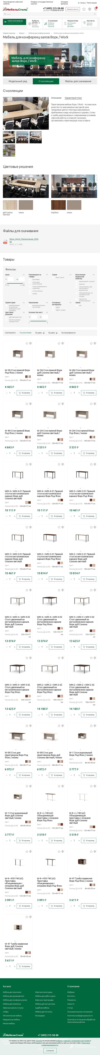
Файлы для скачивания (78, 81)
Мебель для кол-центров (45, 1004)
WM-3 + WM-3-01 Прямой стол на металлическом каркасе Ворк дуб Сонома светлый (17, 558)
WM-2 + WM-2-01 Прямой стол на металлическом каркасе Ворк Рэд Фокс (50, 556)
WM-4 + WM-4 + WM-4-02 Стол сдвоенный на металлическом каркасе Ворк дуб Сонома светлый (17, 622)
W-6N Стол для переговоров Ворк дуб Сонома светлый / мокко (49, 755)
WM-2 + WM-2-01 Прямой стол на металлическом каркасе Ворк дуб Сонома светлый (82, 558)
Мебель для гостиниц (43, 1012)
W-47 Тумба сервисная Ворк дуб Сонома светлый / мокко (16, 946)
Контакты (91, 21)
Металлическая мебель (12, 1016)
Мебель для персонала (12, 992)
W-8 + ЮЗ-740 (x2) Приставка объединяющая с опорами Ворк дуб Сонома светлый (14, 883)
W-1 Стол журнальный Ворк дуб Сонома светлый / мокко (16, 815)
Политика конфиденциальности (80, 1016)
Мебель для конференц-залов (15, 1000)
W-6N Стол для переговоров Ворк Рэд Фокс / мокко (16, 755)
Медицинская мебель (11, 1020)
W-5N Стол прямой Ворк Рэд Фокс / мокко (17, 371)
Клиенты (51, 24)
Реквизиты (71, 1000)
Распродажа (40, 1016)
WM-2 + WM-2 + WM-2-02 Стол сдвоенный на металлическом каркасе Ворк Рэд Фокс (49, 688)
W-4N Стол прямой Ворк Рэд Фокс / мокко (17, 431)
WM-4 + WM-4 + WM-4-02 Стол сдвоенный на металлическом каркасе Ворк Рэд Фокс (49, 620)
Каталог (7, 986)
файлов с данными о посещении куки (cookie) (73, 1041)
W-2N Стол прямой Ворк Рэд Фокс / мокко (81, 431)
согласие (39, 1041)
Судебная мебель (42, 1008)
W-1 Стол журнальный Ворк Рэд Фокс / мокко (81, 753)
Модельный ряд (18, 81)
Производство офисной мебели (13, 3)
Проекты (51, 26)
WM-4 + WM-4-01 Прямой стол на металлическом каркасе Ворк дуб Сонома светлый (17, 495)
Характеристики (73, 98)
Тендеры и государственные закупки (42, 3)
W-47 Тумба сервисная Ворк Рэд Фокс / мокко (81, 879)
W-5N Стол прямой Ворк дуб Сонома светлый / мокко (49, 372)
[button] (6, 113)
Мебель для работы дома (45, 996)
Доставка (70, 26)
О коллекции (46, 81)
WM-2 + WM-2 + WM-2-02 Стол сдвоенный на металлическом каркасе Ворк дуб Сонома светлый (81, 690)
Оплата (69, 24)
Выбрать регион (35, 22)
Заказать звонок (72, 9)
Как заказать (71, 23)
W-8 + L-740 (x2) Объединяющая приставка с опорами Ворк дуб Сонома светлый (79, 818)
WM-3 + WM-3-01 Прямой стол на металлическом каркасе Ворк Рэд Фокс (82, 493)
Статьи (70, 1008)
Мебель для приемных (12, 1004)
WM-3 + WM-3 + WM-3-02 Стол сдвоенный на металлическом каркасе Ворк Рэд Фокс (17, 688)
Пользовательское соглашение (80, 1012)
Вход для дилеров (64, 3)
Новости (70, 1004)
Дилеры (89, 24)
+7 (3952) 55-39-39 (57, 10)
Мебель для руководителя (13, 996)
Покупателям (72, 21)
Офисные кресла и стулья (13, 1008)
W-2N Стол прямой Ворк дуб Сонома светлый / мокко (49, 433)
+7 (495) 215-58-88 (53, 8)
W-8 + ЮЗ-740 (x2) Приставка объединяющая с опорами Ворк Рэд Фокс (49, 882)
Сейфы (6, 1012)
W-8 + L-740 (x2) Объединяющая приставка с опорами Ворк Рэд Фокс (47, 817)
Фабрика (51, 23)
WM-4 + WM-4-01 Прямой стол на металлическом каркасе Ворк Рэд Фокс (50, 493)
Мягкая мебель (9, 1024)
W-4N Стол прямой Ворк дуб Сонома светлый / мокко (81, 372)
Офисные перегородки (44, 1000)
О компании (53, 21)
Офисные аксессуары (43, 992)
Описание (56, 98)
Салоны (89, 23)
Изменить (35, 26)
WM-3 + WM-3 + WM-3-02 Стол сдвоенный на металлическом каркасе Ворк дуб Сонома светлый (81, 622)
